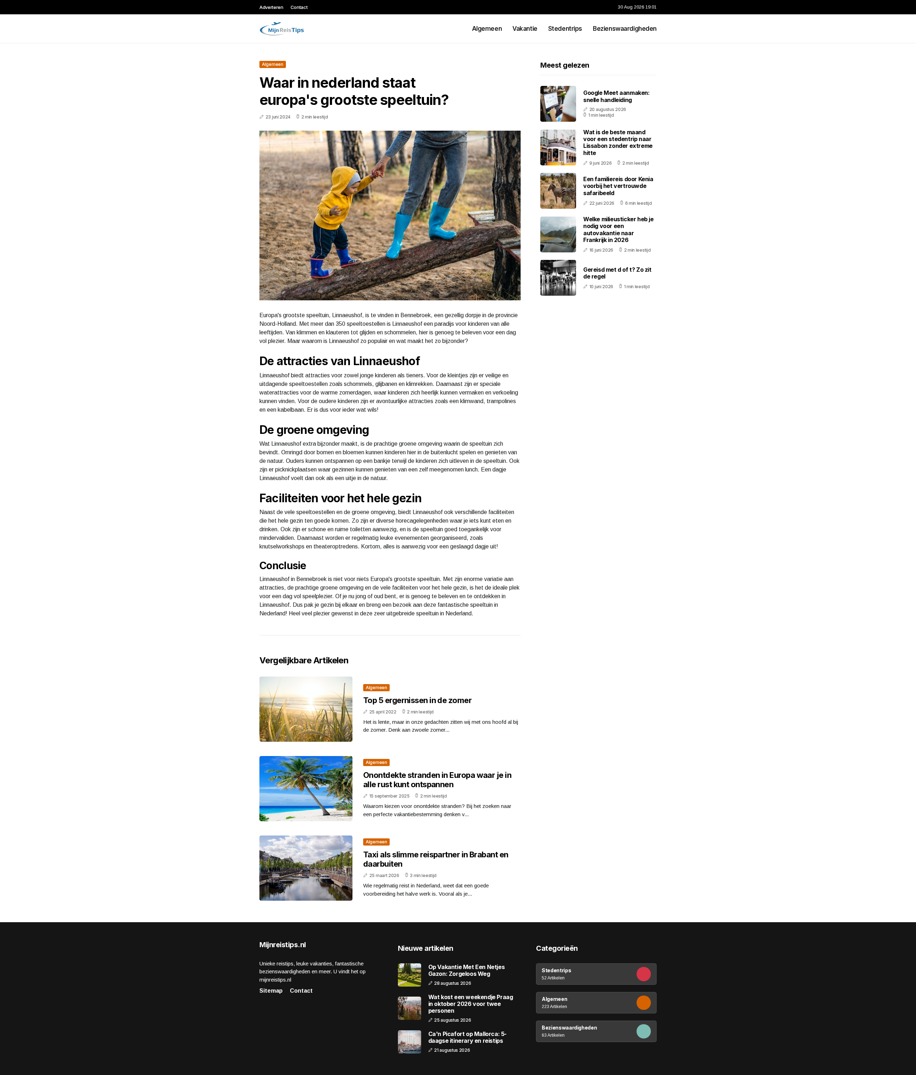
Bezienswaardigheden (625, 28)
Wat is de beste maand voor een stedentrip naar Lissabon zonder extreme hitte (618, 142)
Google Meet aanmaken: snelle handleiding (616, 96)
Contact (299, 7)
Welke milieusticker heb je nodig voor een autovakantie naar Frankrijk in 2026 (618, 229)
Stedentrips (565, 28)
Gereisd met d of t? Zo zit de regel (617, 273)
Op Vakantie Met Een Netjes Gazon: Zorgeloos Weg (466, 970)
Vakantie (524, 28)
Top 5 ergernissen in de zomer (417, 700)
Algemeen (487, 28)
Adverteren (271, 7)
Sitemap (271, 991)
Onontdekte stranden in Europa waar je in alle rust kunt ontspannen (437, 779)
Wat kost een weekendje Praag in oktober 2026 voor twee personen (470, 1004)
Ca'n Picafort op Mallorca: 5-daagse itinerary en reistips (467, 1037)
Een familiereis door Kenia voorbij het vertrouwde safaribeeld (618, 185)
